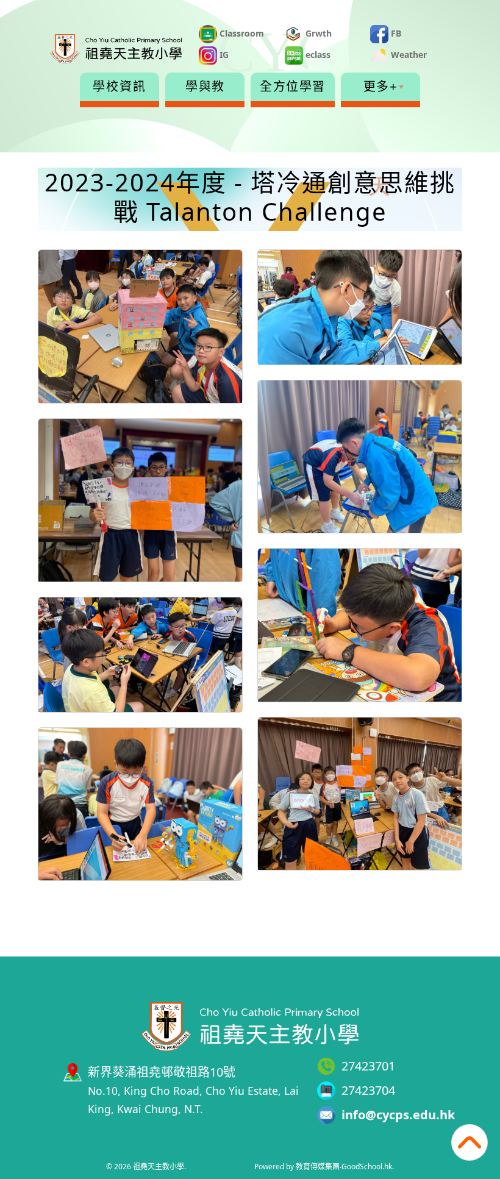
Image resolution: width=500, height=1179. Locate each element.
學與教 (205, 86)
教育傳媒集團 (318, 1166)
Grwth (317, 33)
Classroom (240, 33)
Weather (407, 54)
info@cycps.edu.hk (398, 1114)
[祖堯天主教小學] (250, 1025)
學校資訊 (119, 86)
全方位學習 (293, 86)
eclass (316, 54)
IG (223, 54)
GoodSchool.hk (366, 1166)
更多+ (380, 86)
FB (394, 33)
